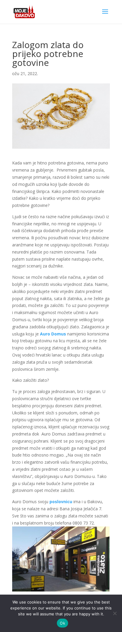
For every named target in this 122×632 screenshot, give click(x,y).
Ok (62, 623)
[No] (115, 613)
